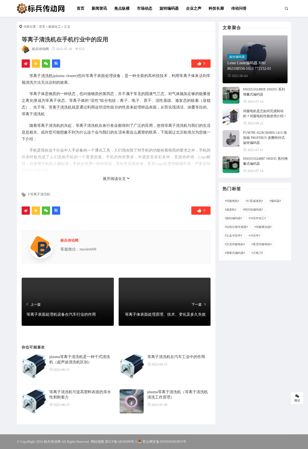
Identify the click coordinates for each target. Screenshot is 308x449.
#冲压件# (254, 235)
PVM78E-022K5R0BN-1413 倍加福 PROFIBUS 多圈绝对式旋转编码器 (265, 138)
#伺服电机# (232, 201)
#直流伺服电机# (261, 244)
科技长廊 (216, 8)
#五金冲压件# (233, 235)
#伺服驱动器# (263, 227)
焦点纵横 (122, 8)
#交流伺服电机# (235, 244)
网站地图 (97, 441)
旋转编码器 (169, 8)
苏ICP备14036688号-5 (121, 441)
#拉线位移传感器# (236, 227)
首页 (80, 8)
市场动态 (144, 8)
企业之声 (193, 8)
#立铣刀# (257, 253)
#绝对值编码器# (253, 209)
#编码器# (275, 201)
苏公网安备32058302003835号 (164, 441)
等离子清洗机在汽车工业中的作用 (176, 357)
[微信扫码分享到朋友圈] (46, 63)
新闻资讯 (99, 8)
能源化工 (54, 26)
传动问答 (239, 8)
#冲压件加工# (257, 218)
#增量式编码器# (235, 253)
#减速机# (230, 209)
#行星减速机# (254, 201)
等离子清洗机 (41, 76)
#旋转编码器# (233, 218)
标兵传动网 (40, 49)
